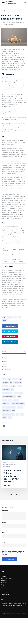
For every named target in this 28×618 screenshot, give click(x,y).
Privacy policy (5, 594)
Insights (10, 24)
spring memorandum (8, 414)
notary (10, 400)
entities (19, 386)
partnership (6, 403)
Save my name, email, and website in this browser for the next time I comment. (13, 553)
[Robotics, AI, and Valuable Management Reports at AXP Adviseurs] (14, 452)
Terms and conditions (7, 592)
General (5, 24)
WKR (9, 417)
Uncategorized (6, 369)
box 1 (12, 226)
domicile (5, 386)
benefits (15, 379)
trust (22, 414)
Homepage (4, 576)
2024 (4, 379)
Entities (4, 361)
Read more (7, 485)
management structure (9, 396)
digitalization (17, 382)
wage (4, 320)
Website (4, 542)
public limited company (9, 407)
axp (4, 317)
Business (9, 317)
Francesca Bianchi (8, 393)
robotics (20, 407)
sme (13, 410)
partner (16, 400)
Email (4, 532)
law (15, 317)
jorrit (16, 393)
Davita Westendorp (18, 22)
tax (20, 317)
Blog (2, 585)
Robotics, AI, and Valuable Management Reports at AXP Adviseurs (12, 476)
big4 (20, 379)
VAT (16, 303)
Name (4, 522)
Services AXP (4, 580)
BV (11, 382)
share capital (6, 410)
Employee (12, 386)
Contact (3, 587)
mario (19, 396)
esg (12, 389)
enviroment (6, 389)
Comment (5, 510)
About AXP (4, 582)
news (4, 400)
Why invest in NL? (6, 578)
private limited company (18, 403)
